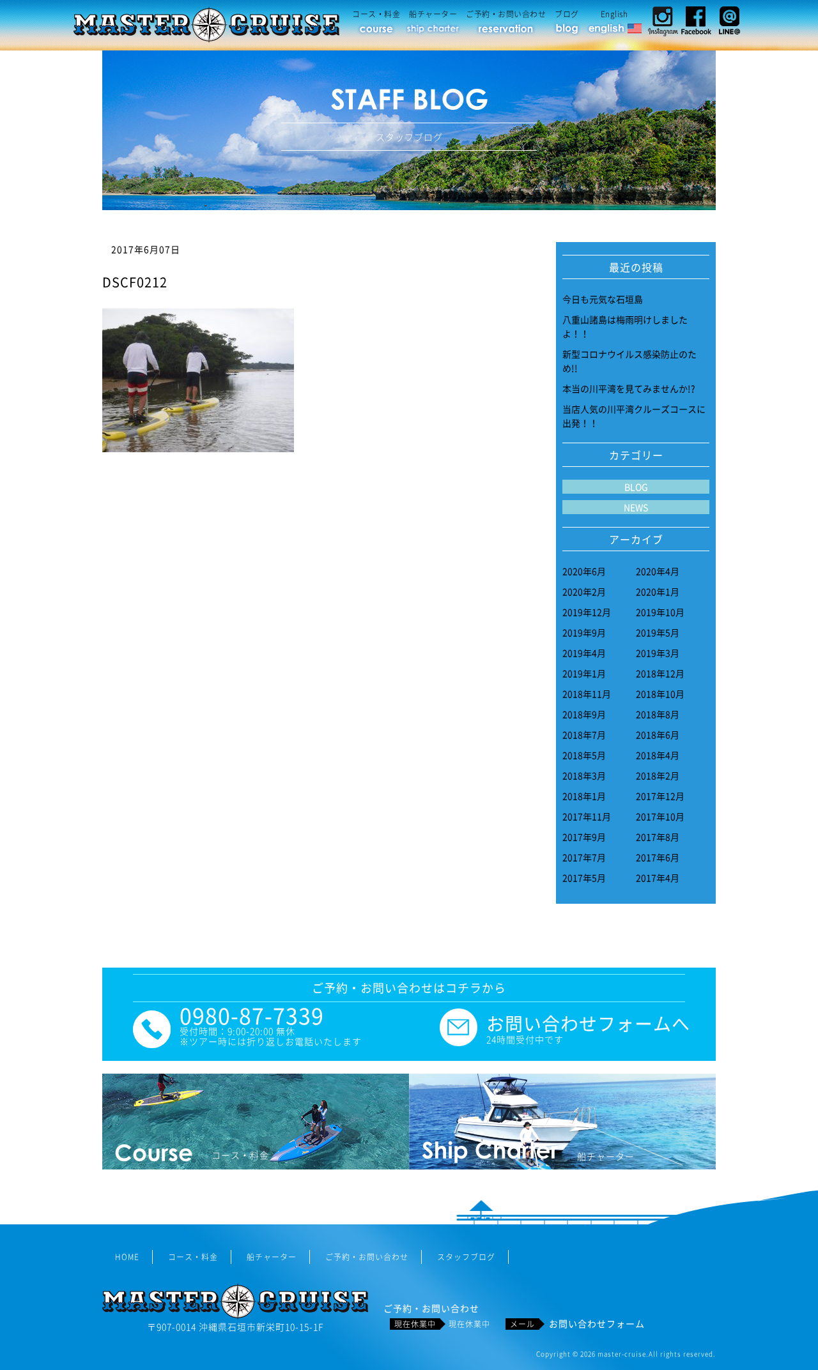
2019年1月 (584, 673)
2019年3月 (657, 652)
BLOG (636, 486)
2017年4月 (657, 877)
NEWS (636, 507)
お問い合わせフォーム (597, 1323)
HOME (127, 1257)
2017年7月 (584, 857)
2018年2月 (657, 775)
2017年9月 (584, 836)
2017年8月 (657, 836)
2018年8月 (657, 714)
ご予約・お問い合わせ (506, 14)
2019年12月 (586, 611)
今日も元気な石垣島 (602, 299)
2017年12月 (660, 795)
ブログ (567, 14)
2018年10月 (660, 693)
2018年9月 (584, 714)
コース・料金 (376, 14)
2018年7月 (584, 734)
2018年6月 (657, 734)
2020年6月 (584, 571)
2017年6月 (657, 857)
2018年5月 (584, 755)
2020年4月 (657, 571)
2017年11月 (586, 816)
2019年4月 (584, 652)
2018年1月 (584, 795)
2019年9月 (584, 632)
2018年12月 (660, 673)
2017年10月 (660, 816)
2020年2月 (584, 591)
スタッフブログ (466, 1257)
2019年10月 (660, 611)
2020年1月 (657, 591)
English (614, 14)
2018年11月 (586, 693)
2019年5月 (657, 632)
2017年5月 (584, 877)
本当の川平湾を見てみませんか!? (628, 388)
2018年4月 (657, 755)
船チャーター (433, 14)
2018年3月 (584, 775)
